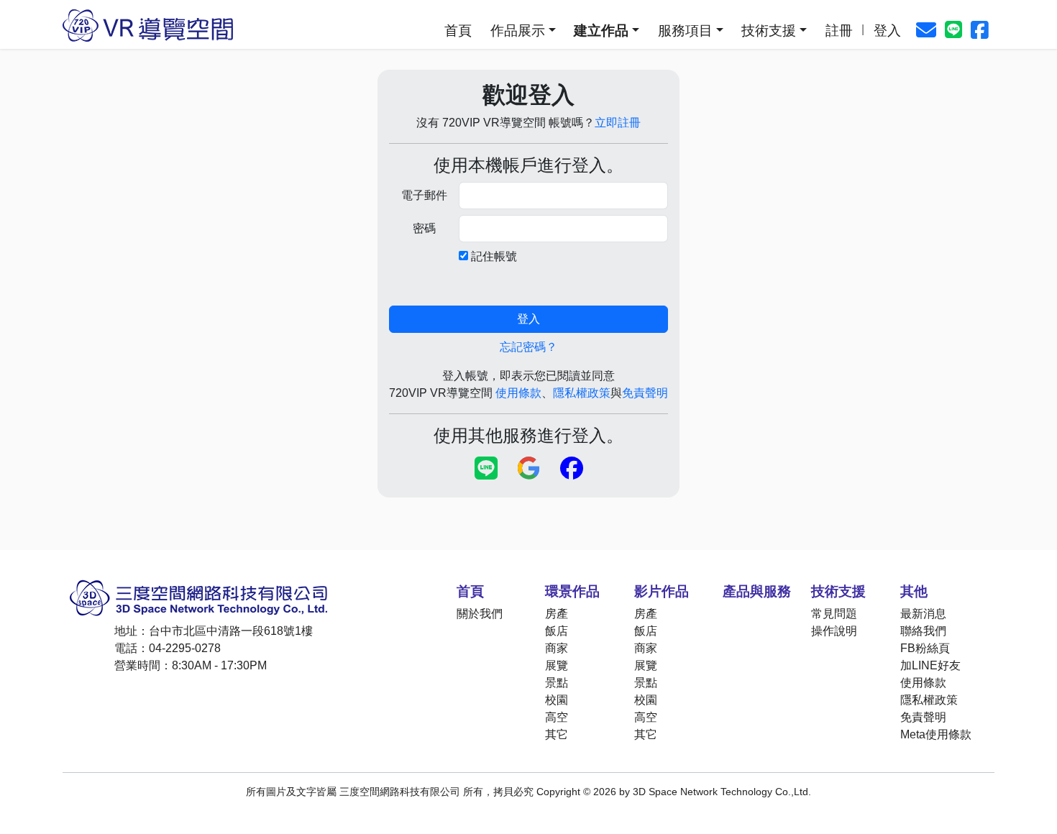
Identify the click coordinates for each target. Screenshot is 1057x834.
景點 (556, 683)
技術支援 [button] (768, 30)
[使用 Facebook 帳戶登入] (572, 469)
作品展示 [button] (517, 30)
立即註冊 (618, 122)
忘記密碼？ (528, 347)
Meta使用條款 (935, 734)
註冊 (839, 30)
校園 (556, 700)
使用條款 (518, 393)
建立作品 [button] (601, 30)
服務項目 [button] (685, 30)
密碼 (424, 228)
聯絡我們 (923, 631)
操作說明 (834, 631)
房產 (556, 614)
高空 (556, 717)
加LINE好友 (930, 665)
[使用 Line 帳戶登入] (486, 469)
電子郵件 (424, 195)
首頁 (458, 30)
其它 (556, 734)
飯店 (556, 631)
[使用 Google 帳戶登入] (529, 469)
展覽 (556, 665)
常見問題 (834, 614)
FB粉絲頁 (925, 648)
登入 (887, 30)
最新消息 (923, 614)
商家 (556, 648)
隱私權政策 (581, 393)
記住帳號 (494, 256)
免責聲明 (645, 393)
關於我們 (480, 614)
